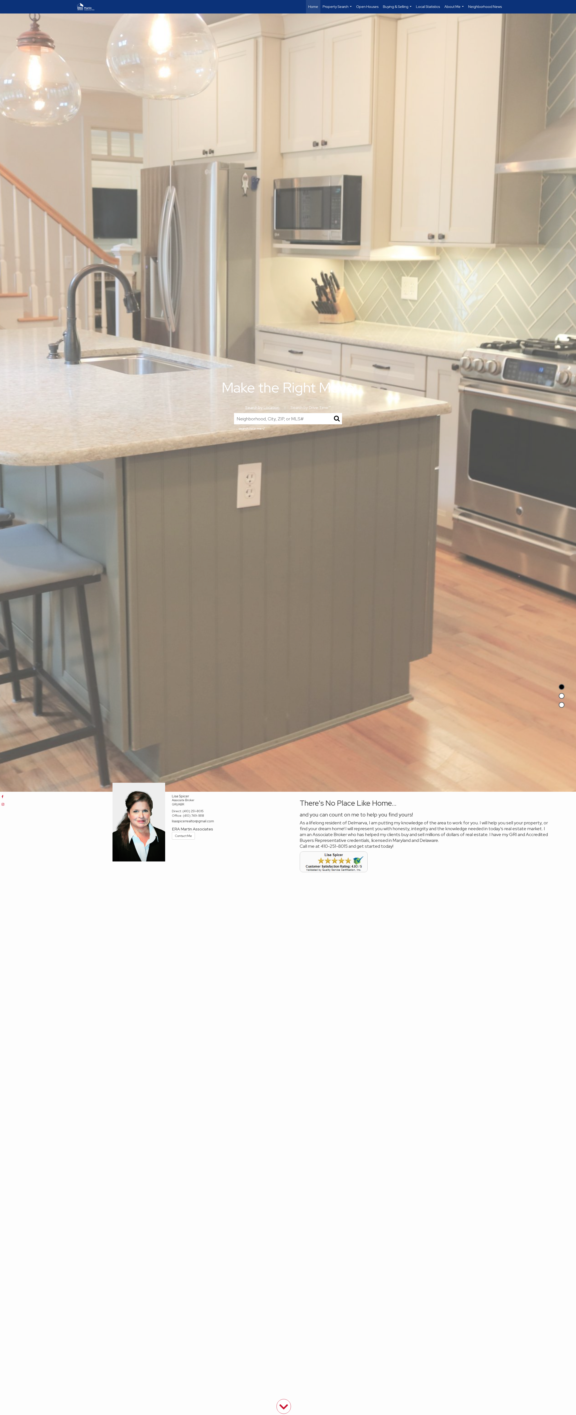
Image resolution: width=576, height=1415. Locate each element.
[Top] (562, 687)
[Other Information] (562, 705)
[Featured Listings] (562, 696)
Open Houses (367, 6)
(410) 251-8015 (193, 811)
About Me (454, 8)
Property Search (338, 8)
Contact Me (183, 836)
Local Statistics (428, 6)
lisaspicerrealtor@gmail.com (193, 821)
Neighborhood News (485, 6)
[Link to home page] (88, 6)
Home (313, 6)
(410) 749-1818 (193, 816)
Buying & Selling (398, 8)
